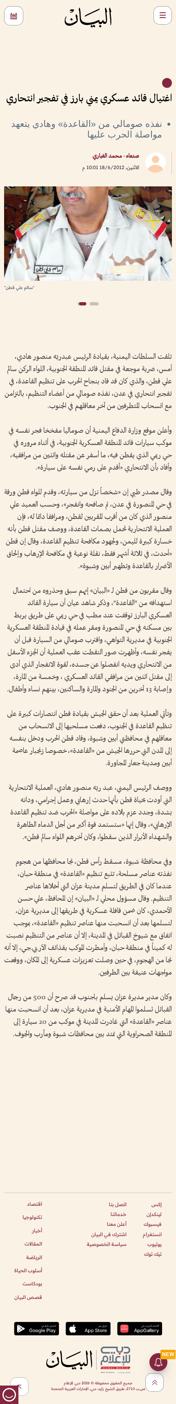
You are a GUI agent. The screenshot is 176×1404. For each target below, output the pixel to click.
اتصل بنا (117, 1204)
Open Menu (162, 15)
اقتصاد (34, 1204)
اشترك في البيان (108, 1234)
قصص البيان (28, 1297)
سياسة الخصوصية (106, 1244)
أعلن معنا (116, 1224)
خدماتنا (118, 1214)
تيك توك (153, 1254)
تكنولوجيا (32, 1217)
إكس (156, 1204)
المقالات (33, 1244)
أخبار (37, 1230)
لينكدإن (154, 1214)
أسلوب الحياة (28, 1270)
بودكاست (32, 1283)
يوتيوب (154, 1244)
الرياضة (34, 1257)
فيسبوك (153, 1224)
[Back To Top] (154, 1382)
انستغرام (152, 1234)
